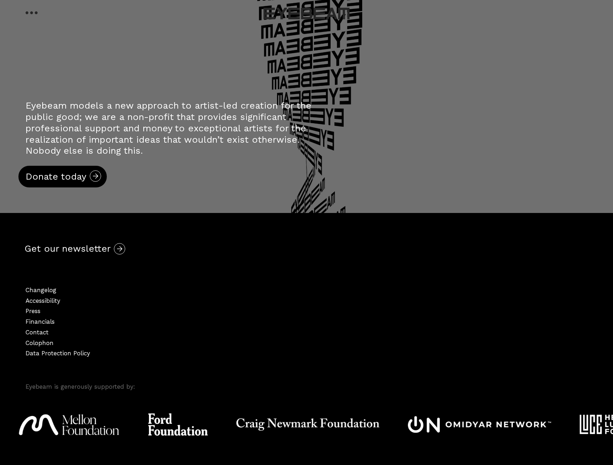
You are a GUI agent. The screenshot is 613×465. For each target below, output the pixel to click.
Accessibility (43, 300)
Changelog (41, 290)
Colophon (40, 342)
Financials (40, 321)
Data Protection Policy (58, 353)
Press (33, 310)
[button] (31, 13)
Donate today (56, 176)
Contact (37, 332)
